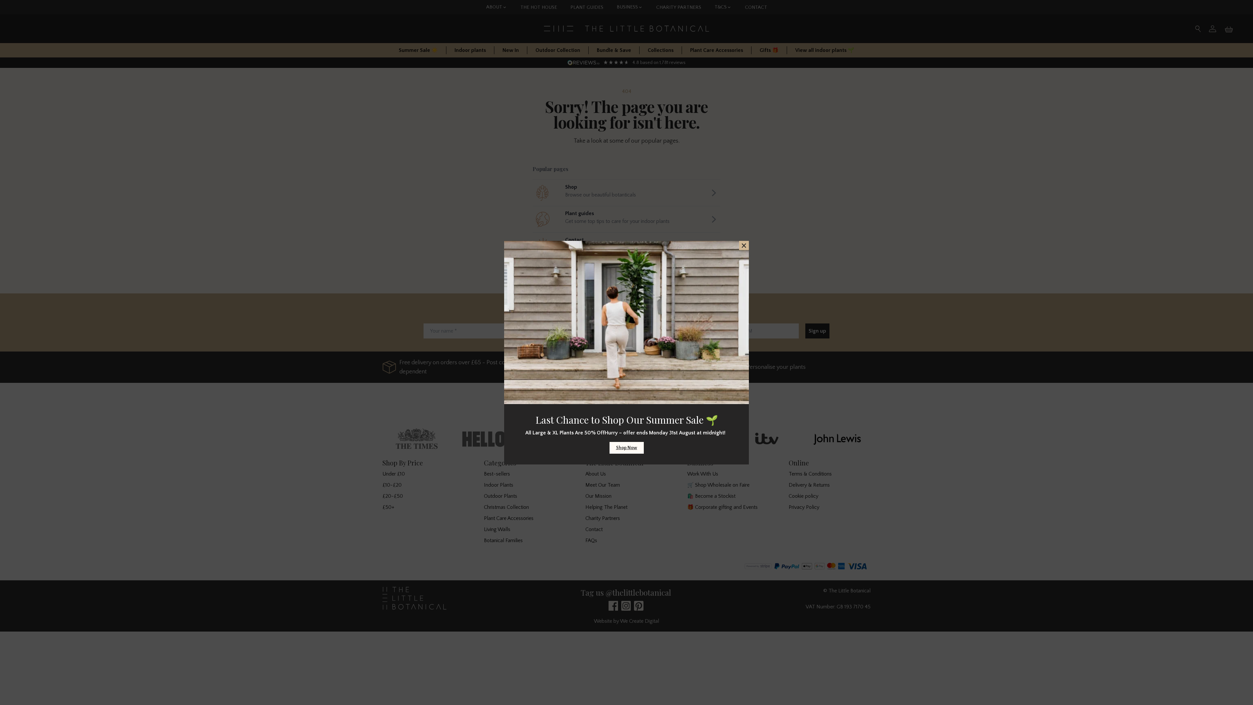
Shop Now (626, 447)
